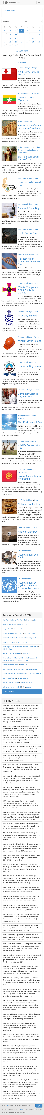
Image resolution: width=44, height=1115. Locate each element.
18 (22, 38)
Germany (26, 642)
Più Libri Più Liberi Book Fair (12, 653)
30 (11, 45)
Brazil (22, 629)
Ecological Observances (27, 416)
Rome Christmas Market (11, 665)
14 (40, 34)
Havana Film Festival (9, 624)
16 (11, 38)
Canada (25, 678)
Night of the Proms (9, 642)
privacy (22, 1109)
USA (34, 620)
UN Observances (24, 551)
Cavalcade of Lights (9, 678)
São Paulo (17, 629)
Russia (26, 660)
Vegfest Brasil (7, 629)
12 (28, 34)
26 (28, 41)
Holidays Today (10, 10)
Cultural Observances (26, 469)
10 (16, 34)
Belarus (10, 649)
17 (16, 38)
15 (5, 38)
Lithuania (29, 682)
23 (11, 41)
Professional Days (25, 283)
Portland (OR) (29, 638)
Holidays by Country (11, 15)
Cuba (25, 624)
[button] (38, 2)
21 (40, 38)
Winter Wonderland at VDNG (12, 687)
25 (22, 41)
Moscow (21, 660)
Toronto (20, 678)
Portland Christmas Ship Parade (13, 638)
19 (28, 38)
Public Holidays (24, 68)
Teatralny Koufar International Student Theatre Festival (20, 647)
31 (16, 45)
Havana (20, 624)
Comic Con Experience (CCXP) (12, 633)
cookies (8, 1105)
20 (34, 38)
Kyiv (24, 687)
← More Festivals (8, 691)
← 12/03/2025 (22, 51)
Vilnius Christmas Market (11, 682)
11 (22, 34)
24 (16, 41)
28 (40, 41)
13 (34, 34)
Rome (24, 653)
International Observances (28, 178)
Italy (28, 653)
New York (29, 620)
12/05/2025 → (22, 63)
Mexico (38, 673)
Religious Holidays (25, 121)
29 (5, 45)
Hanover (19, 642)
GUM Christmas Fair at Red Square (14, 669)
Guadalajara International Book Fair (14, 673)
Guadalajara (32, 673)
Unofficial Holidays (25, 500)
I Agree (39, 1106)
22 (5, 41)
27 (34, 41)
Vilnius (23, 682)
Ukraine (28, 687)
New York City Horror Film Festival (14, 620)
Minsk (5, 649)
